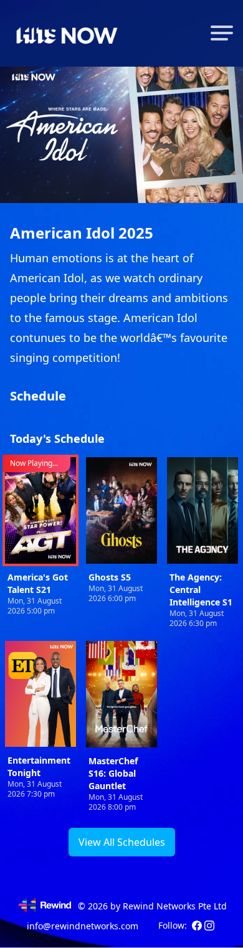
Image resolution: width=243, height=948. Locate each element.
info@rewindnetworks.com (82, 926)
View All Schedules (122, 842)
